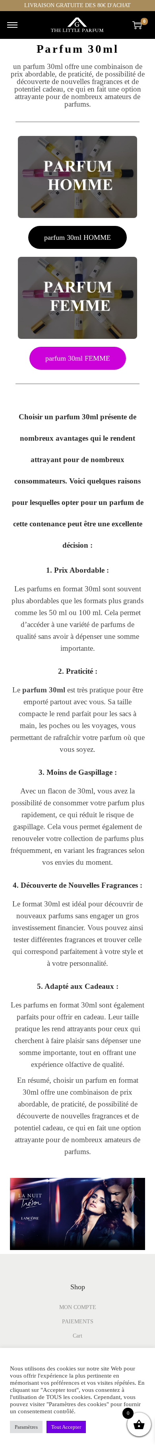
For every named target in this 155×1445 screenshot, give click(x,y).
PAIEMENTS (77, 1322)
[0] (137, 25)
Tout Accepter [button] (66, 1427)
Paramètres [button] (26, 1427)
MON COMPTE (77, 1307)
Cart (77, 1336)
